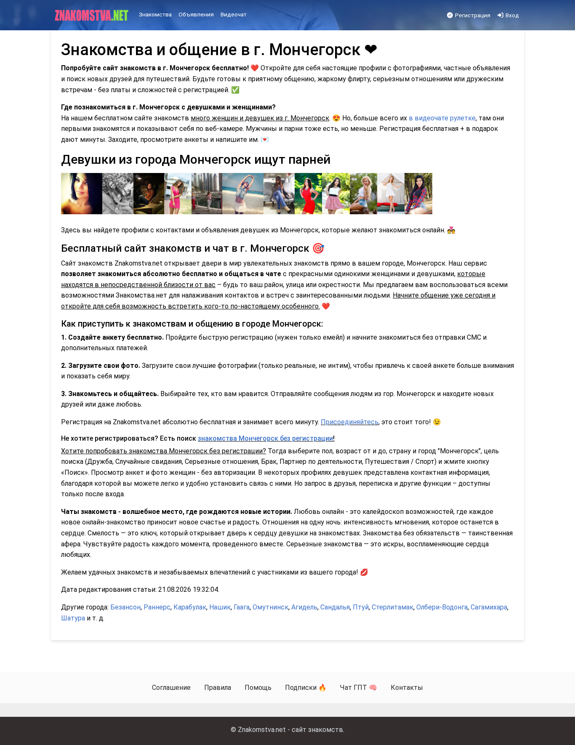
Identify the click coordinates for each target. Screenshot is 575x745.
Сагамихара (489, 607)
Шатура (73, 618)
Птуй (361, 607)
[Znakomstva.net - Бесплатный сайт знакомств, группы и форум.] (92, 15)
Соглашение (171, 688)
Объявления (196, 14)
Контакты (407, 688)
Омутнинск (270, 607)
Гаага (242, 607)
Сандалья (335, 607)
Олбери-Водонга (442, 607)
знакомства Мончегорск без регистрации (265, 438)
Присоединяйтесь (349, 422)
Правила (217, 688)
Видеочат (234, 14)
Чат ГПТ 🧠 (358, 688)
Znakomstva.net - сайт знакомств (290, 730)
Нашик (220, 607)
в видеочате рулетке (442, 118)
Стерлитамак (392, 607)
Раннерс (157, 607)
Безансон (125, 607)
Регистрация (472, 15)
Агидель (304, 607)
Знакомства (155, 14)
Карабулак (189, 607)
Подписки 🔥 (306, 688)
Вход (511, 15)
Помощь (258, 688)
